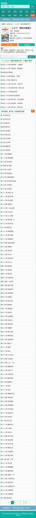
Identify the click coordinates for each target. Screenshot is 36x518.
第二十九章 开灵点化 (7, 223)
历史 (26, 11)
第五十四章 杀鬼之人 (7, 320)
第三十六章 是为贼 (6, 250)
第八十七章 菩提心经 (7, 448)
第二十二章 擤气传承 (7, 196)
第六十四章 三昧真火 (7, 359)
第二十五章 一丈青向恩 (7, 208)
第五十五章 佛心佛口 (7, 324)
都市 (20, 11)
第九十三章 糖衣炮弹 (7, 471)
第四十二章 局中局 (6, 274)
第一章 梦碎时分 (5, 115)
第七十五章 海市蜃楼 (7, 401)
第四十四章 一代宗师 (7, 281)
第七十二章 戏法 (5, 390)
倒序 (33, 111)
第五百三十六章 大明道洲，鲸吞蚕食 (12, 68)
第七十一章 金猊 (5, 386)
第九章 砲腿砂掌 (5, 146)
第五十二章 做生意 (6, 312)
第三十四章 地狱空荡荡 (7, 243)
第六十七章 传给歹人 (7, 370)
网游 (32, 11)
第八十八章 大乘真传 (7, 451)
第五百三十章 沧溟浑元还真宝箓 (10, 95)
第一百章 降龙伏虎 (6, 498)
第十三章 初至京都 (6, 162)
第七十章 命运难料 (6, 382)
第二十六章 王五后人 (7, 212)
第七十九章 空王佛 (6, 417)
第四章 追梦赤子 (5, 127)
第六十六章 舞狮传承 (7, 366)
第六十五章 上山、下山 (7, 363)
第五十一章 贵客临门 (7, 308)
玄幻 (9, 11)
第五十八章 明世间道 (7, 335)
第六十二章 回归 (5, 351)
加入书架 (9, 45)
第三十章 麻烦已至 (6, 227)
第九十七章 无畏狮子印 (7, 486)
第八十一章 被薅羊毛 (7, 424)
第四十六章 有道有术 (7, 289)
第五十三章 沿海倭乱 (7, 316)
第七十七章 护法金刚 (7, 409)
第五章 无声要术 (5, 131)
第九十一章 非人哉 (6, 463)
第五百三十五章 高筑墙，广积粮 (10, 76)
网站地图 (18, 515)
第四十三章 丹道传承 (7, 278)
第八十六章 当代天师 (7, 444)
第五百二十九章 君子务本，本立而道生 (12, 99)
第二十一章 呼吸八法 (7, 193)
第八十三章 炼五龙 (6, 432)
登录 (32, 15)
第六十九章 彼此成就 (7, 378)
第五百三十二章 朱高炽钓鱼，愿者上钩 (12, 88)
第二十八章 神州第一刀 (7, 220)
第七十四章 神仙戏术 (7, 397)
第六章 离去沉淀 (5, 135)
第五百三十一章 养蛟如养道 (9, 92)
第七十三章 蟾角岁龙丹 (7, 393)
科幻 (3, 15)
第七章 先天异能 (5, 138)
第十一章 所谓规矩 (6, 154)
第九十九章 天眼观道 (7, 494)
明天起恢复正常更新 (7, 72)
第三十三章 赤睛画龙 (7, 239)
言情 (9, 15)
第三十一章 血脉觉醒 (7, 231)
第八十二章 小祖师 (6, 428)
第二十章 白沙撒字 (6, 189)
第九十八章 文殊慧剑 (7, 490)
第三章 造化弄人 (5, 123)
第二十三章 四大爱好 (7, 200)
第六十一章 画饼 (5, 347)
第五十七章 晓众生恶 (7, 332)
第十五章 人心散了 (6, 169)
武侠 (15, 11)
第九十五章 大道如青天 (7, 478)
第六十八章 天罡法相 (7, 374)
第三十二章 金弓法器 (7, 235)
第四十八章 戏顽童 (6, 297)
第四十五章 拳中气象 (7, 285)
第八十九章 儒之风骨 (7, 455)
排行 (20, 15)
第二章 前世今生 (5, 119)
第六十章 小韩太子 (6, 343)
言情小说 (9, 24)
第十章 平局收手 (5, 150)
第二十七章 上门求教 (7, 216)
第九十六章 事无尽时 (7, 482)
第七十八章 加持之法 (7, 413)
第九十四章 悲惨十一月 (7, 475)
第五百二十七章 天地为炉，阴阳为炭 (12, 107)
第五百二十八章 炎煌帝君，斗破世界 (12, 103)
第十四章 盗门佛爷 (6, 165)
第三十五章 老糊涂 (6, 247)
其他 (15, 15)
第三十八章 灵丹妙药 (7, 258)
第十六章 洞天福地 (6, 173)
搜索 (32, 6)
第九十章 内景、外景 (7, 459)
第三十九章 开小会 (6, 262)
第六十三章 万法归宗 (7, 355)
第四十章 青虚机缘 (6, 266)
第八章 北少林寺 (5, 142)
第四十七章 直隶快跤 (7, 293)
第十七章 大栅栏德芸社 (7, 177)
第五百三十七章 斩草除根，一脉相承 (12, 64)
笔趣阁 (4, 3)
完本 (26, 15)
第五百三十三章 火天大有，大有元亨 (12, 84)
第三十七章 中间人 (6, 254)
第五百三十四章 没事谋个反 (9, 80)
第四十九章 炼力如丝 (7, 301)
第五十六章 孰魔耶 (6, 328)
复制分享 (31, 57)
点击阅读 (26, 45)
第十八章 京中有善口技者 (8, 181)
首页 (3, 11)
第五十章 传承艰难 (6, 305)
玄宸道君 (16, 31)
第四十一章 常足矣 (6, 270)
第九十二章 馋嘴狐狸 (7, 467)
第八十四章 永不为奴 (7, 436)
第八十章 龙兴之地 (6, 420)
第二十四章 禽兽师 (6, 204)
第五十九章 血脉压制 (7, 339)
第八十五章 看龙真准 (7, 440)
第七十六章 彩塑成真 (7, 405)
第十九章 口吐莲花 (6, 185)
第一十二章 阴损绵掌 (7, 158)
